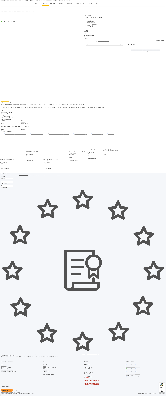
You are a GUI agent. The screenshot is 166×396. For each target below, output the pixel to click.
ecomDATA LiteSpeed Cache (159, 393)
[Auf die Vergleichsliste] (2, 19)
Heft (92, 25)
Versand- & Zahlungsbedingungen (8, 371)
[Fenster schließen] (2, 16)
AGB (83, 354)
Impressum (3, 372)
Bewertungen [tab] (13, 102)
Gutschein (45, 372)
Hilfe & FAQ (45, 364)
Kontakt (44, 366)
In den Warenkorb (5, 168)
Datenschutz (3, 366)
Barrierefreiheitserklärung (48, 374)
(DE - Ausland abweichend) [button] (103, 41)
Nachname (3, 180)
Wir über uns (45, 368)
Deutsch (23, 122)
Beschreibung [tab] (5, 102)
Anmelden (4, 187)
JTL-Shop (145, 393)
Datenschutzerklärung (24, 175)
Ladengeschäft (46, 371)
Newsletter (45, 370)
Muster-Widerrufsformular (7, 370)
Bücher (93, 22)
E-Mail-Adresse (4, 183)
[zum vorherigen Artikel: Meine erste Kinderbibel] (35, 11)
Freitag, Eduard (87, 15)
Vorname (3, 176)
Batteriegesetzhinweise (6, 367)
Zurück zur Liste (4, 11)
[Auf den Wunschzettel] (4, 19)
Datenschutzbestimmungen (93, 354)
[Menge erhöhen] (120, 47)
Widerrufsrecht (4, 368)
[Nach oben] (0, 395)
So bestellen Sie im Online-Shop (49, 367)
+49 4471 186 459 (88, 368)
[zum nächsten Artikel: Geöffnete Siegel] (37, 11)
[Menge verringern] (85, 44)
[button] (145, 50)
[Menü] (164, 383)
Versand (94, 33)
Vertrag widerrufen (6, 386)
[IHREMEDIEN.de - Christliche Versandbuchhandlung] (32, 3)
